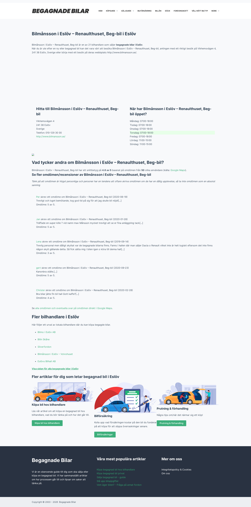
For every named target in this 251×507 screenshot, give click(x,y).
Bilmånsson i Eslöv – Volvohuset (55, 354)
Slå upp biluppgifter (108, 481)
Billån (158, 11)
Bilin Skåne (44, 339)
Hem (100, 11)
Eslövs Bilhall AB (47, 361)
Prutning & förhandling (171, 423)
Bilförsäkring (145, 11)
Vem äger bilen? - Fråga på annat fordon (119, 484)
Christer (40, 290)
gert (38, 267)
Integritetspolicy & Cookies (176, 469)
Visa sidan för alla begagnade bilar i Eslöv (55, 368)
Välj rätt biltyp (200, 11)
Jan (38, 219)
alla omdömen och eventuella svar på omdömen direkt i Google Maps (73, 308)
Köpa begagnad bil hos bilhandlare (116, 469)
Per (38, 196)
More (214, 11)
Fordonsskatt (181, 11)
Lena (38, 241)
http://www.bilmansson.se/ (50, 136)
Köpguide (110, 11)
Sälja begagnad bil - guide (111, 477)
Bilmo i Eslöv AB (46, 332)
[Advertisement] (125, 78)
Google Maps (178, 170)
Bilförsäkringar (105, 434)
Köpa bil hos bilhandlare (47, 423)
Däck (167, 11)
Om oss (166, 473)
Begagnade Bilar (67, 502)
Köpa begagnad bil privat (110, 473)
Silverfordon (44, 346)
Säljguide (126, 11)
